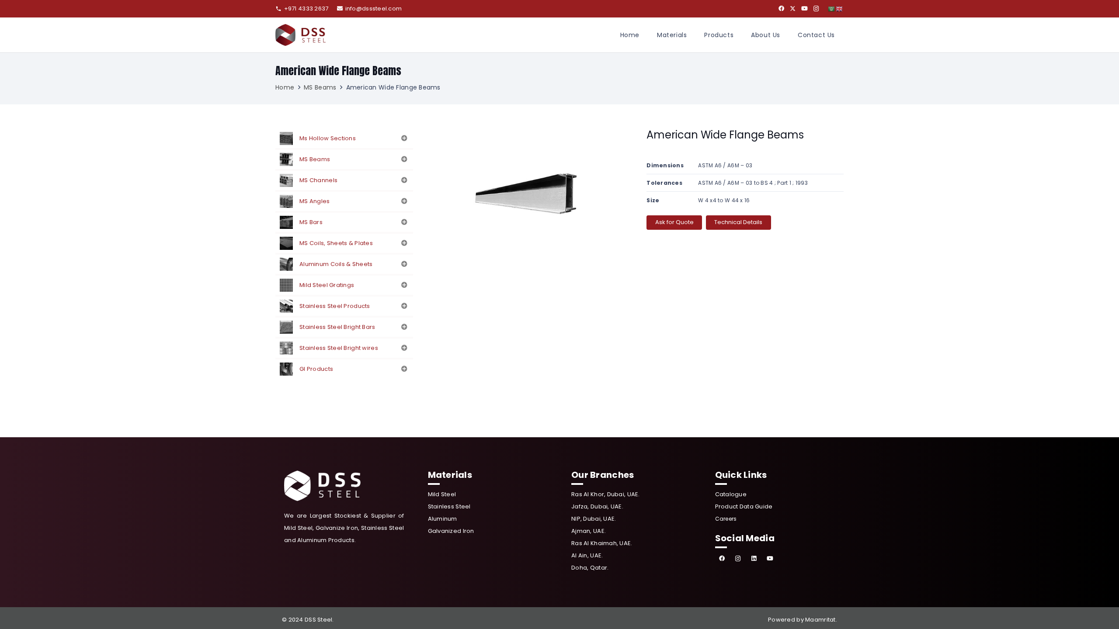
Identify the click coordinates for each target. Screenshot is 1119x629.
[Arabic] (832, 8)
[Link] (300, 35)
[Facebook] (781, 8)
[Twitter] (793, 9)
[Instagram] (816, 9)
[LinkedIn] (754, 559)
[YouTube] (804, 8)
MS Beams (320, 87)
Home (284, 87)
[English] (840, 8)
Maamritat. (821, 619)
